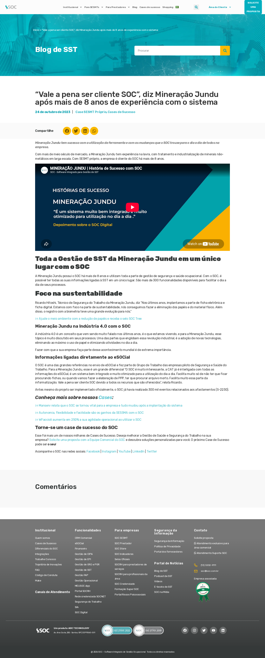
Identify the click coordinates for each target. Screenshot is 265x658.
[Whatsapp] (94, 131)
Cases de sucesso (149, 7)
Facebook (93, 451)
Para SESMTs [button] (91, 7)
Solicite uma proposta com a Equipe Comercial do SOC (87, 440)
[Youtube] (213, 630)
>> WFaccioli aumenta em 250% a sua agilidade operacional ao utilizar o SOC (88, 419)
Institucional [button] (70, 7)
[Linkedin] (85, 131)
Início (36, 29)
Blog (134, 7)
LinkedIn (138, 451)
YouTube (125, 451)
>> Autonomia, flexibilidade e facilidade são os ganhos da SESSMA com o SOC (89, 412)
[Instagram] (194, 630)
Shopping (167, 7)
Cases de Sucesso (121, 112)
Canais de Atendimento (52, 592)
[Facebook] (67, 131)
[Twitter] (76, 131)
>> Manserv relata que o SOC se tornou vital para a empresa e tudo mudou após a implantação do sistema (108, 405)
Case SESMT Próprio (91, 112)
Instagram (109, 451)
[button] (196, 7)
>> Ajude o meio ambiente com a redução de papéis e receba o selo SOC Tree (88, 318)
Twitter (152, 451)
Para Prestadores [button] (116, 7)
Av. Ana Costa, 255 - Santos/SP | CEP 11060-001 (74, 632)
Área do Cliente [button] (218, 7)
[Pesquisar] (225, 50)
